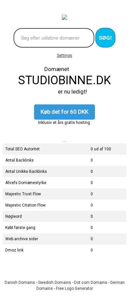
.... (64, 140)
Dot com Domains (90, 282)
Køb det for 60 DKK (64, 111)
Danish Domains (20, 282)
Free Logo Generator (74, 288)
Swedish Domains (54, 282)
